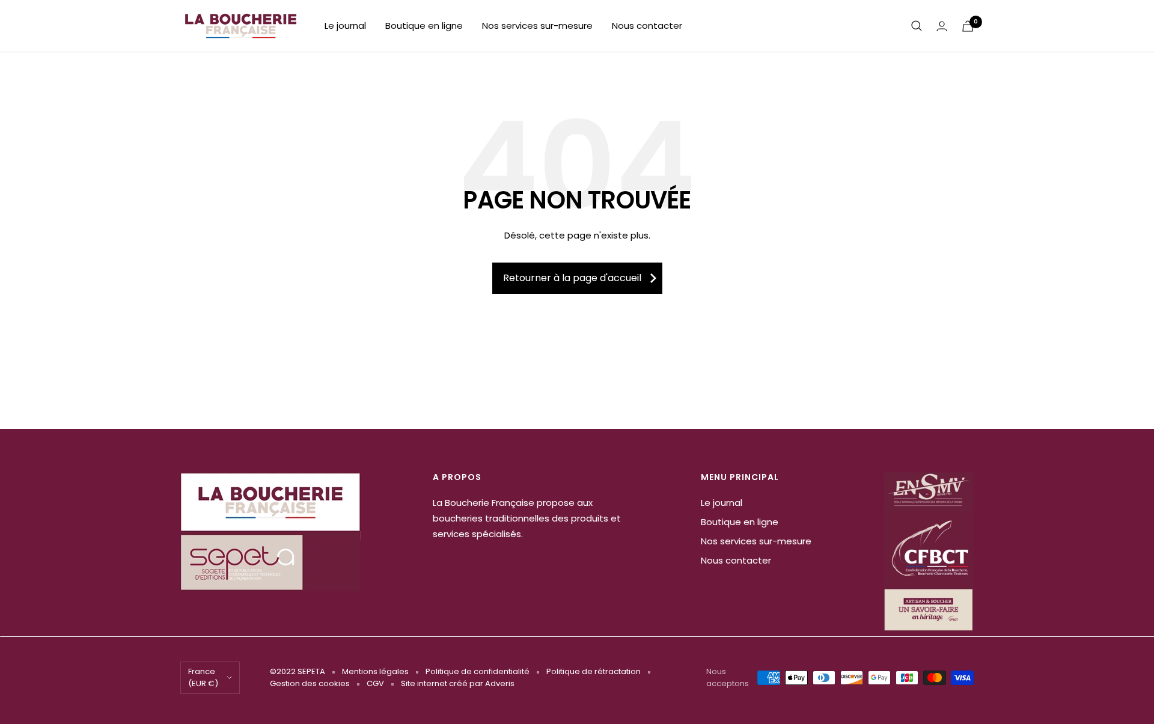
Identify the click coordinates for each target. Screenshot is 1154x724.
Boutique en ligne (424, 25)
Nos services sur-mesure (537, 25)
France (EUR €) (203, 677)
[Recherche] (916, 25)
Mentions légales (375, 671)
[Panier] (968, 26)
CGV (375, 683)
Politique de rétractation (593, 671)
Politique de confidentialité (478, 671)
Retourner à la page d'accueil (572, 278)
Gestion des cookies (310, 683)
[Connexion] (941, 26)
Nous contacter (647, 25)
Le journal (345, 25)
